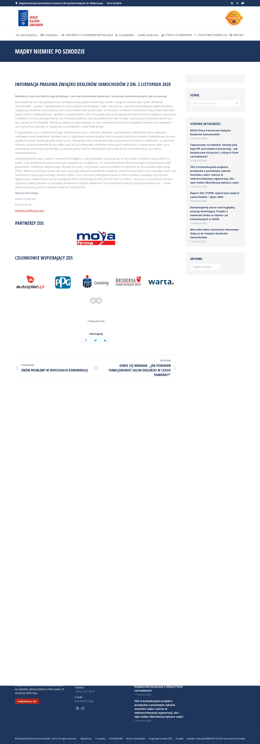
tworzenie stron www (234, 738)
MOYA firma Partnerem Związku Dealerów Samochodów (210, 132)
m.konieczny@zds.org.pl (29, 210)
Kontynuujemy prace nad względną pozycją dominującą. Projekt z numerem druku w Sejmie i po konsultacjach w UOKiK (212, 213)
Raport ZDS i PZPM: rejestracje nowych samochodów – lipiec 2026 (214, 195)
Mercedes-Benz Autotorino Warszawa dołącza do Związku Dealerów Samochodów (214, 233)
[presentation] (93, 301)
